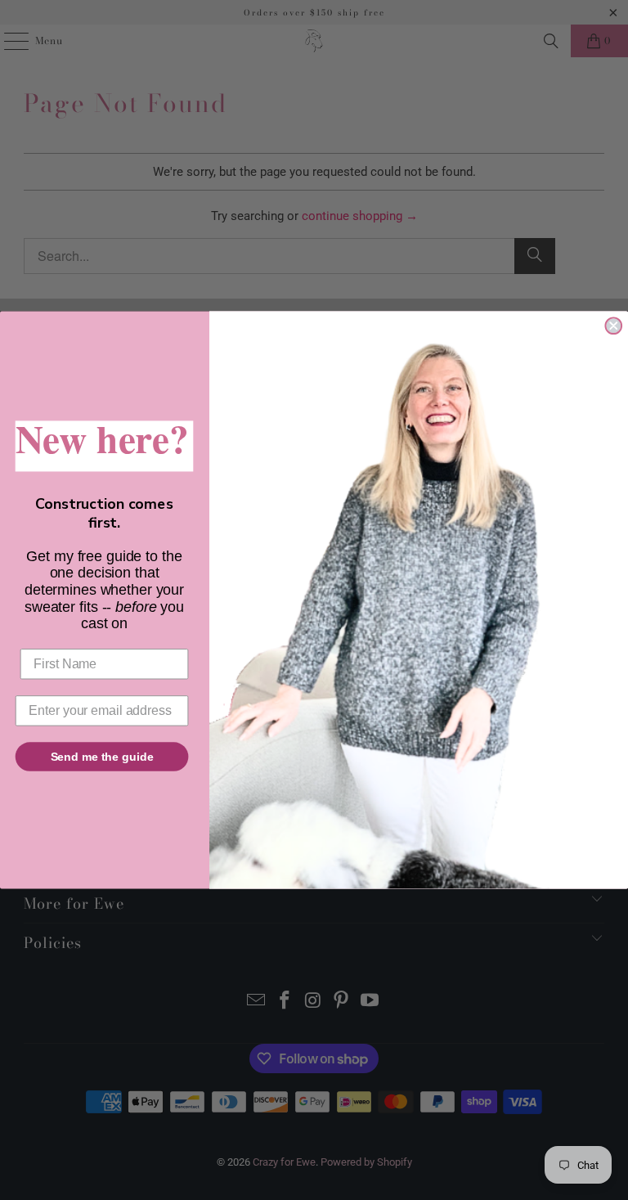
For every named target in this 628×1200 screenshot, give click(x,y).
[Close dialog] (613, 326)
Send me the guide (102, 756)
